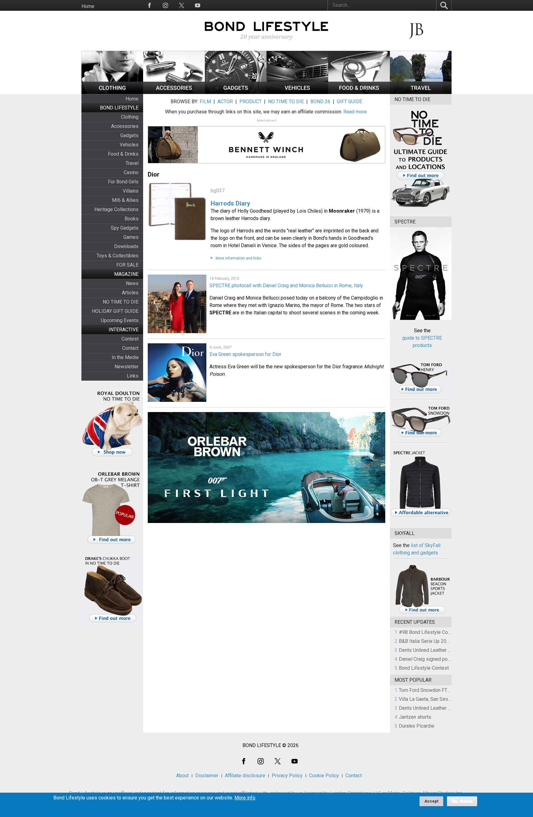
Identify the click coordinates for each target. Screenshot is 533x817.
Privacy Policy (287, 775)
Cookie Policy (324, 775)
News (132, 283)
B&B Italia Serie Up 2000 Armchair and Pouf (446, 641)
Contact (130, 348)
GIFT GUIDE (349, 101)
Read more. (355, 112)
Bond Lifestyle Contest (424, 668)
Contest (130, 339)
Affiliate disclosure (245, 775)
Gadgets (129, 135)
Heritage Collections (116, 209)
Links (132, 376)
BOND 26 (320, 101)
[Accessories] (174, 92)
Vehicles (129, 145)
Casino (131, 172)
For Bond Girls (123, 182)
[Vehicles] (297, 92)
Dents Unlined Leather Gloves (431, 650)
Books (131, 219)
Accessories (124, 126)
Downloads (126, 246)
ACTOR (225, 101)
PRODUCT (250, 101)
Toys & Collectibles (117, 256)
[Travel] (421, 92)
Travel (132, 163)
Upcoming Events (119, 320)
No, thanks (462, 801)
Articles (130, 293)
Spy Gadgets (124, 228)
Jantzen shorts (415, 717)
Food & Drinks (123, 154)
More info (244, 798)
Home (87, 6)
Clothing (129, 117)
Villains (130, 191)
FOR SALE (127, 265)
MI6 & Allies (125, 200)
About (182, 775)
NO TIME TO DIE (120, 302)
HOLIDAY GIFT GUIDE (115, 311)
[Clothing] (112, 92)
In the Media (125, 357)
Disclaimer (206, 775)
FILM (205, 101)
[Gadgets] (235, 92)
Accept (431, 801)
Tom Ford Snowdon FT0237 (428, 690)
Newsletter (126, 367)
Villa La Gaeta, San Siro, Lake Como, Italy (442, 699)
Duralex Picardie (416, 726)
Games (130, 237)
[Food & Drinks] (359, 92)
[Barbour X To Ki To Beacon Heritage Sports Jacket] (422, 613)
